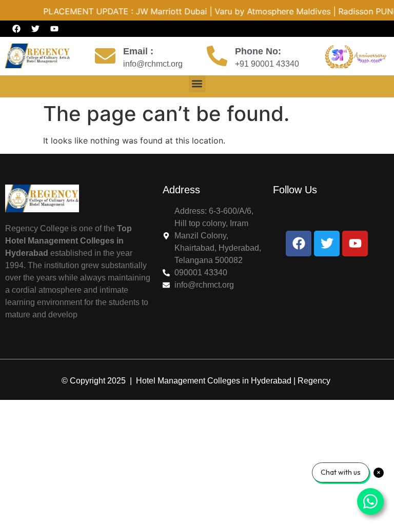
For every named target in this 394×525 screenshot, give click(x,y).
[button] (197, 83)
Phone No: (258, 51)
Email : (138, 51)
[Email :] (105, 56)
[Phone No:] (217, 56)
